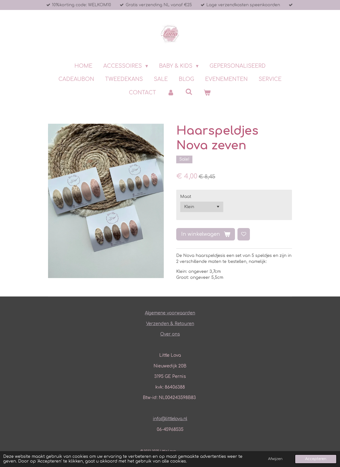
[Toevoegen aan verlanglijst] (243, 234)
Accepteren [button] (315, 459)
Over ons (170, 334)
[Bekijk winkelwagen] (207, 92)
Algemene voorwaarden (170, 313)
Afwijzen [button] (275, 459)
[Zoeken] (189, 91)
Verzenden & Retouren (170, 323)
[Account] (170, 92)
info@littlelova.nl (170, 418)
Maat (185, 196)
